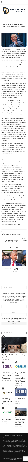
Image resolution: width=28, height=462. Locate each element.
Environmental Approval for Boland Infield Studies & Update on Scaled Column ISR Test (7, 375)
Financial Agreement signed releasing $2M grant (7, 419)
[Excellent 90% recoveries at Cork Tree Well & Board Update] (7, 392)
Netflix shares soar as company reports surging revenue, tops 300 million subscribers (20, 421)
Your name (14, 304)
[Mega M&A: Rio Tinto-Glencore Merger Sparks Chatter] (14, 345)
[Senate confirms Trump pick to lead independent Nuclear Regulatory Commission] (14, 258)
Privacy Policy (19, 435)
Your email (14, 312)
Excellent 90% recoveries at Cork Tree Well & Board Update (6, 401)
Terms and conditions (10, 435)
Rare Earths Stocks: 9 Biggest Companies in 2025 (20, 400)
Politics (14, 22)
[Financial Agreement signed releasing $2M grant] (7, 412)
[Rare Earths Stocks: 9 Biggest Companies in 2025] (21, 392)
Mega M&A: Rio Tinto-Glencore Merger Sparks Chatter (13, 356)
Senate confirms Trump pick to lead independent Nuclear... (14, 269)
